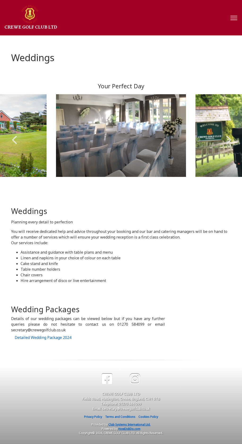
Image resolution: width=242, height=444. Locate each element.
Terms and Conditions (120, 417)
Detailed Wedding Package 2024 (43, 337)
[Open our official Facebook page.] (107, 379)
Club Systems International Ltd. (129, 425)
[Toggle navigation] (234, 17)
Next (227, 137)
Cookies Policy (148, 417)
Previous (14, 137)
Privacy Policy (93, 417)
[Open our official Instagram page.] (135, 379)
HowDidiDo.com (129, 429)
